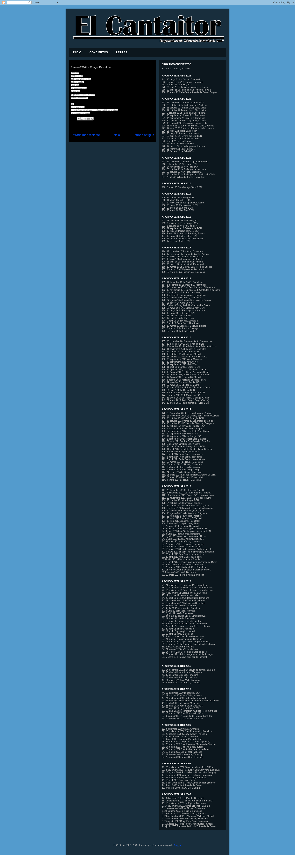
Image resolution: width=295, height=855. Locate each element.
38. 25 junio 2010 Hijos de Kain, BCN (180, 708)
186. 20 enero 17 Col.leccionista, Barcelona (183, 272)
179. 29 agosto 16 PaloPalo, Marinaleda (181, 297)
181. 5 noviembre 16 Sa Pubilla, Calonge (182, 292)
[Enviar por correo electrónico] (79, 118)
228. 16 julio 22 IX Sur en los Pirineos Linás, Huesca (188, 125)
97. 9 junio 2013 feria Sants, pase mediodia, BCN (186, 531)
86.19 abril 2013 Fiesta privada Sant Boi (181, 559)
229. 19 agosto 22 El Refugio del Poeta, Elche (185, 123)
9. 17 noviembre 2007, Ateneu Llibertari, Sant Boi (186, 806)
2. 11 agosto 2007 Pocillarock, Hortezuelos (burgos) (187, 823)
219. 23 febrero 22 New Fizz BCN (178, 148)
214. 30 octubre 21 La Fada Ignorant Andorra (184, 169)
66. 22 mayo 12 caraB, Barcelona (178, 618)
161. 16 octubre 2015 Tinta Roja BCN (180, 351)
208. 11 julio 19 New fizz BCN (176, 200)
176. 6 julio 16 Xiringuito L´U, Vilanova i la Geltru (186, 305)
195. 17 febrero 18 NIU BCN (175, 241)
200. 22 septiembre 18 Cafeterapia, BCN (182, 228)
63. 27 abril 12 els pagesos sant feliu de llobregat (186, 626)
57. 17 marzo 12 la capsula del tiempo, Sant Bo (185, 641)
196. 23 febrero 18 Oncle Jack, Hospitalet (182, 238)
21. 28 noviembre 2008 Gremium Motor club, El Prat (187, 767)
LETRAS (121, 52)
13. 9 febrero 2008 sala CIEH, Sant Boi (181, 788)
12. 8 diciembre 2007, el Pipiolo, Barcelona (183, 798)
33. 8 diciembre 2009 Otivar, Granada (180, 729)
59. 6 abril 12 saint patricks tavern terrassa (183, 636)
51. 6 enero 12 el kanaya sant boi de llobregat (184, 657)
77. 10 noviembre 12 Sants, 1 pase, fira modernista (187, 590)
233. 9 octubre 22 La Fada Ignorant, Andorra (183, 113)
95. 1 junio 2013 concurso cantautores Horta (184, 536)
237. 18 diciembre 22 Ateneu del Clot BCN (182, 102)
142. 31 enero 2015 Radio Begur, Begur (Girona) (185, 400)
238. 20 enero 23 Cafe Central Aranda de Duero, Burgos (189, 92)
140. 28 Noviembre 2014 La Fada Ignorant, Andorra (187, 413)
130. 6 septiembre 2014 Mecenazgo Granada (184, 439)
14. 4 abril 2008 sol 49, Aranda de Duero (181, 785)
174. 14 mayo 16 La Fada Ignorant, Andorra (183, 310)
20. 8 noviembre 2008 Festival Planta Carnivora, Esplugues (191, 770)
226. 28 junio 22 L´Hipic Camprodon (179, 131)
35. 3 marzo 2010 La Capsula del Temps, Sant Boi (187, 716)
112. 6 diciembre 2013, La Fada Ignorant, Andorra (186, 492)
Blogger (177, 845)
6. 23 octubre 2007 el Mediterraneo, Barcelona (184, 813)
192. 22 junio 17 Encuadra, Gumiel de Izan (183, 256)
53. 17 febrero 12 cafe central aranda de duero (184, 652)
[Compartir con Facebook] (88, 118)
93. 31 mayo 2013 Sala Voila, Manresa (181, 541)
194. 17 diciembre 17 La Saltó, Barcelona (182, 251)
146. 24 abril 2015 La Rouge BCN (178, 390)
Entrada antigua (143, 135)
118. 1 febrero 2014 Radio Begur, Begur (181, 469)
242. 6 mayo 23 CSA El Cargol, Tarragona (182, 82)
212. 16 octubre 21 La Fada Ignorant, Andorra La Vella (188, 174)
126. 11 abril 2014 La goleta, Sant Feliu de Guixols (187, 449)
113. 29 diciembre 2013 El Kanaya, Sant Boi (184, 490)
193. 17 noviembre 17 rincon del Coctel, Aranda (185, 254)
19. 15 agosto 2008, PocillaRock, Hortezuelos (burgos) (189, 772)
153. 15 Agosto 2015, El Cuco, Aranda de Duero (185, 372)
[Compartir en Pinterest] (92, 118)
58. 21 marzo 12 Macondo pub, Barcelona (182, 639)
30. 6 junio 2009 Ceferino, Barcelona (180, 736)
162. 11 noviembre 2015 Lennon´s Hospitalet (184, 349)
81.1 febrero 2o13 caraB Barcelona (179, 572)
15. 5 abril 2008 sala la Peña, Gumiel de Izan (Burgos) (188, 782)
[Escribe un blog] (82, 118)
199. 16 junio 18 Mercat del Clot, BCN (180, 231)
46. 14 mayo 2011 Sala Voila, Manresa (181, 680)
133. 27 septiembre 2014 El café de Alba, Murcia (186, 431)
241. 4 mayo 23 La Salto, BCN (177, 84)
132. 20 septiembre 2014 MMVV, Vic (180, 433)
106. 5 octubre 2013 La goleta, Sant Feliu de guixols (187, 508)
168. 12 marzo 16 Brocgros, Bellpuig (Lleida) (184, 326)
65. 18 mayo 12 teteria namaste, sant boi (182, 621)
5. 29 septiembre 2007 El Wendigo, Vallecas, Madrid (188, 816)
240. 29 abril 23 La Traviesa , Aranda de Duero (185, 87)
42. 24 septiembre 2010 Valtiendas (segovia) (184, 698)
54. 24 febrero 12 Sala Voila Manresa (180, 649)
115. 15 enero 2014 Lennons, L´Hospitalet (182, 477)
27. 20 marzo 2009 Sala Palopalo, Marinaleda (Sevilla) (188, 744)
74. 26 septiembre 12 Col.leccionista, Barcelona (185, 598)
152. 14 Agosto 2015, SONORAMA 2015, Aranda (186, 374)
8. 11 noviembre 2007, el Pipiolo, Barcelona (183, 808)
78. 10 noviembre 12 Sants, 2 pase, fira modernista (187, 587)
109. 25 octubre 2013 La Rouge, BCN (180, 500)
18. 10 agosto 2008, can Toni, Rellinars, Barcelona (187, 775)
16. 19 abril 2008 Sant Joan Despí (178, 780)
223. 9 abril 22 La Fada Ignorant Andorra (181, 138)
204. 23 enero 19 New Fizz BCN (178, 210)
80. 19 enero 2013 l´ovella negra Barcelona (183, 575)
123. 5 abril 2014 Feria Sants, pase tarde (182, 456)
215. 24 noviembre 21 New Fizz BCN (180, 166)
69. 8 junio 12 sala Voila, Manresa (178, 610)
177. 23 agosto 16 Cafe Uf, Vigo (178, 302)
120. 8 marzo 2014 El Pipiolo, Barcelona (182, 464)
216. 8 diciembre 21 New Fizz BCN (179, 164)
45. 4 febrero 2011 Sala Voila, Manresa (181, 682)
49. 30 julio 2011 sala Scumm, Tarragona (182, 672)
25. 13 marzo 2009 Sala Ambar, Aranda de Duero (186, 749)
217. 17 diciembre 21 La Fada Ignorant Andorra (185, 161)
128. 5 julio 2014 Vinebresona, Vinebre (181, 444)
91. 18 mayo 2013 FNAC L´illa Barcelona (182, 546)
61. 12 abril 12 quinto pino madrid (178, 631)
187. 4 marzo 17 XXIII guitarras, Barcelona (183, 269)
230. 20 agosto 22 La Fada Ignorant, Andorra (184, 120)
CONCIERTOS (98, 52)
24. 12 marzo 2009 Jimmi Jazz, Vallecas (182, 752)
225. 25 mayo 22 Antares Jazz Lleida (180, 133)
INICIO (77, 52)
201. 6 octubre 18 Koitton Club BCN (179, 225)
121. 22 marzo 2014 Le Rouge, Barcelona (182, 462)
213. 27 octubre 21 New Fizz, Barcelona (181, 172)
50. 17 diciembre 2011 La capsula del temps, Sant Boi (188, 669)
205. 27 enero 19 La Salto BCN (177, 208)
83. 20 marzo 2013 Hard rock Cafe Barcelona (184, 567)
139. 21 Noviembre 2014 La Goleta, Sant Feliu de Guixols (190, 415)
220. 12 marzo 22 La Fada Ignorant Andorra (183, 146)
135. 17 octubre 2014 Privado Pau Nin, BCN (183, 426)
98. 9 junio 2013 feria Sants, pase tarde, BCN (184, 528)
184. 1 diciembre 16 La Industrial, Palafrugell (184, 285)
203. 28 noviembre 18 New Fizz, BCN (180, 220)
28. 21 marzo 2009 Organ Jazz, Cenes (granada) (186, 741)
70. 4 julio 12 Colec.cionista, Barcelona (181, 608)
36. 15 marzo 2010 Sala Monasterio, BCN (182, 713)
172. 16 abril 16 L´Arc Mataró (176, 315)
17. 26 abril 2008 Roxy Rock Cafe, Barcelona (184, 777)
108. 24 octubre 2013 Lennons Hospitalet (182, 503)
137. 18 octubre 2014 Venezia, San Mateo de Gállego (188, 421)
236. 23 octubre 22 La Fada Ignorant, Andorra (184, 105)
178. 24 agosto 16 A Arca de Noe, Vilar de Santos (186, 300)
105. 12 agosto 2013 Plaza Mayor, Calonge (183, 510)
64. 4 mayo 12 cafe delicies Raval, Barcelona (184, 623)
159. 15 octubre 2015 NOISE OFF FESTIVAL (184, 356)
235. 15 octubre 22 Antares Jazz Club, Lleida (184, 107)
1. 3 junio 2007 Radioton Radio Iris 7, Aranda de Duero (188, 826)
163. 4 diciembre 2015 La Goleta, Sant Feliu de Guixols (189, 346)
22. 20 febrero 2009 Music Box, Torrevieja (182, 757)
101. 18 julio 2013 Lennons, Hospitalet (181, 521)
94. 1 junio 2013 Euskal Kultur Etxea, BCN (183, 539)
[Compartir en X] (85, 118)
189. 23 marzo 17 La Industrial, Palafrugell (183, 264)
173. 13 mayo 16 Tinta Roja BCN (178, 313)
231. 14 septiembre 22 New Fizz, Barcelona (183, 118)
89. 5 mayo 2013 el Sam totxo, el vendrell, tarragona (188, 551)
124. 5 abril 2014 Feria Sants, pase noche (182, 454)
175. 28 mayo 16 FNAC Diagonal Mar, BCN (183, 308)
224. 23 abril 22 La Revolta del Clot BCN (182, 136)
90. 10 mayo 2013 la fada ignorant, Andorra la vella (187, 549)
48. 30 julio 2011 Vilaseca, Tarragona (180, 675)
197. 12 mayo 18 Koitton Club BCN (179, 236)
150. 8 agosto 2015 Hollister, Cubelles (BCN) (184, 379)
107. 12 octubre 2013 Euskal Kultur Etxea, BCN (185, 505)
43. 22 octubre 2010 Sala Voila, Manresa (182, 695)
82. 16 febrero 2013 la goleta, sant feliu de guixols (186, 569)
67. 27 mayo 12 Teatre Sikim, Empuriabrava (183, 616)
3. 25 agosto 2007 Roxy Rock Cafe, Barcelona (185, 821)
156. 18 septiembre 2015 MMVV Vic (180, 364)
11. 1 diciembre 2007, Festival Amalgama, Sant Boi (187, 800)
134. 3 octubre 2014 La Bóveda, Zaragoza (182, 428)
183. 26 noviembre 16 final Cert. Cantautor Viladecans (188, 287)
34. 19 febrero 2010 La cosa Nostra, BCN (182, 718)
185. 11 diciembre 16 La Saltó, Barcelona (182, 282)
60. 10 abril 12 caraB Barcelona (177, 634)
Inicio (116, 135)
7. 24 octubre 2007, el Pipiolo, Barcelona (182, 811)
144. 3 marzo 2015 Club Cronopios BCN (181, 395)
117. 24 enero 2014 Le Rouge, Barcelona (182, 472)
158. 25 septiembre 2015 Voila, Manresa (182, 359)
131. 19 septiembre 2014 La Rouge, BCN (182, 436)
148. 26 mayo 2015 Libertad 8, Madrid (180, 385)
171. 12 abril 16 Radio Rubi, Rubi (178, 318)
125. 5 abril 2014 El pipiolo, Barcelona (180, 451)
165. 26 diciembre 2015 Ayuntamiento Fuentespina (187, 341)
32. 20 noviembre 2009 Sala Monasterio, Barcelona (187, 731)
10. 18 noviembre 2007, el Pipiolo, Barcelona (184, 803)
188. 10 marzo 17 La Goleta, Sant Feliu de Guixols (187, 267)
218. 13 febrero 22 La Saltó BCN (178, 151)
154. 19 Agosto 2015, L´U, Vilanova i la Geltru (184, 369)
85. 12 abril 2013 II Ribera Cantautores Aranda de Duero (189, 562)
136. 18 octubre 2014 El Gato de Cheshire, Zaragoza (188, 423)
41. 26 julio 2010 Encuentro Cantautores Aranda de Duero (190, 700)
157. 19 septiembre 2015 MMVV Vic (180, 362)
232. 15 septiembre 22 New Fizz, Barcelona (183, 115)
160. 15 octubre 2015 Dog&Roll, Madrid (181, 354)
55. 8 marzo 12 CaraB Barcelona (178, 646)
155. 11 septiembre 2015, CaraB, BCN (181, 367)
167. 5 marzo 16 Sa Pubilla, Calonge (180, 328)
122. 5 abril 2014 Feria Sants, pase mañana (183, 459)
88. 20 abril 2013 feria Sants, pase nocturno (183, 554)
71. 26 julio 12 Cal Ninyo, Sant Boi (179, 605)
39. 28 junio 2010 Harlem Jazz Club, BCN (182, 705)
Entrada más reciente (85, 135)
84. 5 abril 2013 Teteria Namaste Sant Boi (182, 564)
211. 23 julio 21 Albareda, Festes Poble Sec (183, 177)
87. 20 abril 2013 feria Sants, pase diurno (182, 557)
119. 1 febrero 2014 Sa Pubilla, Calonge (181, 467)
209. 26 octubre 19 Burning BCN (178, 197)
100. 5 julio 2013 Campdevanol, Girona (181, 523)
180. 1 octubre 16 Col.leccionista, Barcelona (184, 295)
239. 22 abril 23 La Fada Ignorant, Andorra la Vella (186, 89)
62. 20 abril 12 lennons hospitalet (178, 628)
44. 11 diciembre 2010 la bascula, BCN (181, 693)
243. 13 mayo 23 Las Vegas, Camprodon (182, 79)
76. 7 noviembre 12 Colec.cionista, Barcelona (184, 593)
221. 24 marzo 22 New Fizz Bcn (178, 143)
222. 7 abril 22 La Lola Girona (176, 141)
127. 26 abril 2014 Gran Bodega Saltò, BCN (183, 446)
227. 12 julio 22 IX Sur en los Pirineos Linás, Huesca (188, 128)
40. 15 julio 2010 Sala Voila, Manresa (180, 703)
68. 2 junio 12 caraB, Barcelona (177, 613)
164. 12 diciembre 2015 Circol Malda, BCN (183, 344)
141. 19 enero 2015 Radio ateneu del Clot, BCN (185, 403)
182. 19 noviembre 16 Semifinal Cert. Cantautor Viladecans (191, 290)
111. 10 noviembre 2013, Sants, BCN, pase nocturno (188, 495)
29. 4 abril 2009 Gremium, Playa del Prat (182, 739)
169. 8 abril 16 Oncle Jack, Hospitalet (180, 323)
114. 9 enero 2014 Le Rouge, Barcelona (181, 480)
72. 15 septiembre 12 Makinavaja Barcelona (183, 603)
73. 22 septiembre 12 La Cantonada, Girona (183, 600)
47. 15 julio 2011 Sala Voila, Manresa (180, 677)
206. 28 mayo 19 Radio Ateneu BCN (180, 205)
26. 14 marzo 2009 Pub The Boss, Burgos (182, 746)
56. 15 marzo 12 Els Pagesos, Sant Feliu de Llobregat (188, 644)
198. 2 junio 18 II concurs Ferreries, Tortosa (183, 233)
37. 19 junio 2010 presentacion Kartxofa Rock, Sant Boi (189, 711)
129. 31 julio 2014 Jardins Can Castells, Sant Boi (186, 441)
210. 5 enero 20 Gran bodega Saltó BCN (182, 187)
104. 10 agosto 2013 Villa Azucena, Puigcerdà (184, 513)
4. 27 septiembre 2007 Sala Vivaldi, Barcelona (185, 818)
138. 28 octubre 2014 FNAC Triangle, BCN (183, 418)
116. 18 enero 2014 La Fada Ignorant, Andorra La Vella (188, 474)
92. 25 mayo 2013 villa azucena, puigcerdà (183, 544)
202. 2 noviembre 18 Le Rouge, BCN (180, 223)
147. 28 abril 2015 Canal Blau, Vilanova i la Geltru (186, 387)
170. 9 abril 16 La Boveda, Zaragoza (180, 320)
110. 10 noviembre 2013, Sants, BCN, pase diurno (186, 498)
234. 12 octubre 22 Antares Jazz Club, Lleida (184, 110)
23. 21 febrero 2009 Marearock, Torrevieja (182, 754)
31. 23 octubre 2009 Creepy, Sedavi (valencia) (184, 734)
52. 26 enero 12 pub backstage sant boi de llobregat (187, 654)
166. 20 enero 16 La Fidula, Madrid (179, 331)
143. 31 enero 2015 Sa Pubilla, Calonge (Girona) (185, 397)
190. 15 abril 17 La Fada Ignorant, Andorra (182, 261)
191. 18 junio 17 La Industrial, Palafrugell (182, 259)
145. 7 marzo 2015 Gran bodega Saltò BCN (183, 392)
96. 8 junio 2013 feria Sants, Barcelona (181, 533)
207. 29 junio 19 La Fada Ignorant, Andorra (183, 202)
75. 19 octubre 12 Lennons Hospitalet (180, 595)
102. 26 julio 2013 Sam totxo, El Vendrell (182, 518)
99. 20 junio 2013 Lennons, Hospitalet (180, 526)
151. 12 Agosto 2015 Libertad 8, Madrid (181, 377)
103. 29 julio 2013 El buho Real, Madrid (181, 516)
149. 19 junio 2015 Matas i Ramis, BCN (181, 382)
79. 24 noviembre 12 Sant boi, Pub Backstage (184, 585)
